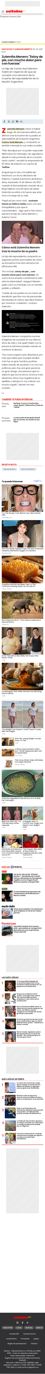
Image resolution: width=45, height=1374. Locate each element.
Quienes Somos (29, 1334)
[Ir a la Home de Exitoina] (16, 11)
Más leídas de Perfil (13, 1079)
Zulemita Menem (15, 128)
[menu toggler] (2, 11)
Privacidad (25, 1339)
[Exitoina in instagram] (17, 1322)
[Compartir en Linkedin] (17, 121)
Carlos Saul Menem (28, 469)
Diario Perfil (7, 1328)
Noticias (29, 1328)
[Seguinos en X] (27, 1322)
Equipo (36, 1339)
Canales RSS (14, 1334)
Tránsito (34, 1343)
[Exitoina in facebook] (22, 1322)
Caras (18, 1328)
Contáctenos (11, 1339)
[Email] (21, 122)
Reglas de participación (17, 1343)
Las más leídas (10, 977)
